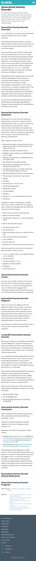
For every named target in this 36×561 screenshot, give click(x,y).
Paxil (12, 440)
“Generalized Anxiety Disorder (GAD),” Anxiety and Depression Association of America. (20, 498)
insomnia (17, 261)
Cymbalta (13, 438)
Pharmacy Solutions (7, 535)
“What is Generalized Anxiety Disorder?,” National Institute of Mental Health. (20, 495)
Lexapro (29, 438)
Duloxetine (21, 488)
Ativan (27, 446)
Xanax (29, 444)
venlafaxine (6, 442)
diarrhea (11, 196)
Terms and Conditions (8, 537)
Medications (5, 524)
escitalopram (21, 438)
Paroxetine (14, 488)
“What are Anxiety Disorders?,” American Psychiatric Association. (21, 504)
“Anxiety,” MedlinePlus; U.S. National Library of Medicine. (20, 501)
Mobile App (4, 532)
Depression (6, 254)
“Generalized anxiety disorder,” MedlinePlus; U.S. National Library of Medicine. (20, 509)
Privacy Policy (5, 540)
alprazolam (23, 444)
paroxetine (6, 440)
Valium (12, 446)
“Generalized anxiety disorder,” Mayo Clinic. (19, 506)
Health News (5, 521)
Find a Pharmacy (6, 518)
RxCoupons (4, 529)
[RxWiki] (6, 2)
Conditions (4, 526)
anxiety (5, 256)
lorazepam (21, 446)
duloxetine (6, 438)
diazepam (6, 446)
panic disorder (17, 68)
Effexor (13, 442)
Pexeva (10, 490)
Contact (3, 543)
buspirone (22, 436)
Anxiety (3, 33)
